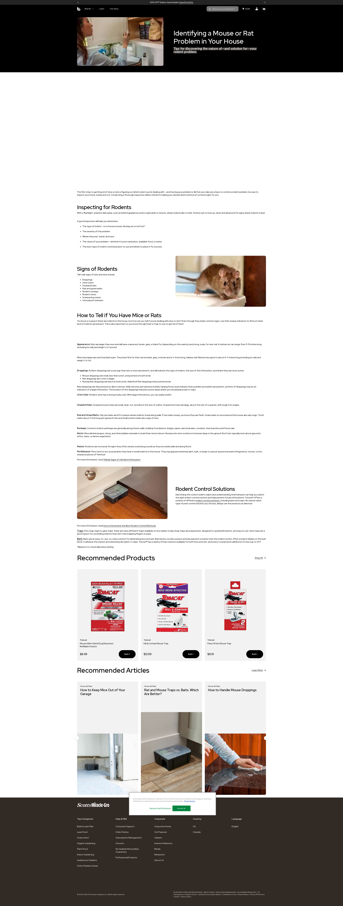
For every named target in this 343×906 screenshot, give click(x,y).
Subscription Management (129, 837)
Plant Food (82, 849)
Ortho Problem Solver (87, 865)
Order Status (122, 832)
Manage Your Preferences (160, 808)
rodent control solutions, (208, 500)
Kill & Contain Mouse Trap (156, 643)
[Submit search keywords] (209, 9)
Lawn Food (82, 832)
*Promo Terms (185, 897)
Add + (124, 654)
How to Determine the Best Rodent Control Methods (129, 525)
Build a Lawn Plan (85, 826)
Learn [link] (101, 9)
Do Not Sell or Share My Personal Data (188, 892)
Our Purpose (160, 832)
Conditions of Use (229, 894)
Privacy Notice (243, 894)
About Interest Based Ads (226, 892)
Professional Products (126, 857)
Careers (158, 837)
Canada (197, 832)
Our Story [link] (114, 9)
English (235, 826)
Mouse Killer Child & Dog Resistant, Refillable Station (97, 645)
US (194, 826)
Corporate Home (162, 826)
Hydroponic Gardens (87, 860)
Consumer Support (125, 826)
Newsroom (159, 854)
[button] (78, 2)
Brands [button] (88, 9)
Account (120, 843)
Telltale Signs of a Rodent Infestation (121, 459)
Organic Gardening (86, 843)
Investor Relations (163, 843)
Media (157, 849)
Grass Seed (83, 837)
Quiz (181, 2)
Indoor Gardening (85, 854)
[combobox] (222, 9)
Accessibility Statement (246, 892)
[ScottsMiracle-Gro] (79, 9)
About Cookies (209, 892)
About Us (159, 860)
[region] (172, 803)
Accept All (181, 808)
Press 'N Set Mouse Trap (219, 643)
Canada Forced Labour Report (209, 894)
